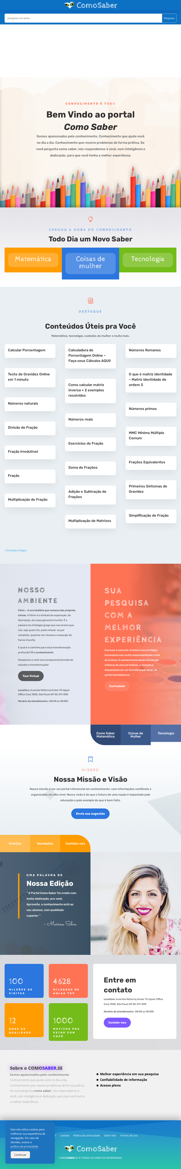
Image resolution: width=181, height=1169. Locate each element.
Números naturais (23, 403)
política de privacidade (24, 1146)
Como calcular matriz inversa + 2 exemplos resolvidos (86, 390)
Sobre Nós (110, 1135)
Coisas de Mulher (135, 734)
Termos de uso (129, 1135)
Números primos (143, 409)
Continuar (20, 1154)
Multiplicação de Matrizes (89, 521)
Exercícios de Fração (85, 443)
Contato (64, 1135)
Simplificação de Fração (149, 515)
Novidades (45, 843)
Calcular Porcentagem (26, 350)
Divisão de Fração (23, 427)
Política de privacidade (86, 1135)
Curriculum (117, 686)
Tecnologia (166, 733)
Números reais (80, 419)
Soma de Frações (83, 467)
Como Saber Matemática (105, 734)
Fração (13, 475)
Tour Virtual (31, 676)
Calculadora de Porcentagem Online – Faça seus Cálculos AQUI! (89, 355)
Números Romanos (145, 350)
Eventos (15, 843)
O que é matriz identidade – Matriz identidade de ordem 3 (150, 379)
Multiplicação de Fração (28, 499)
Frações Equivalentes (147, 462)
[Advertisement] (90, 51)
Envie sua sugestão (90, 813)
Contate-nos (75, 843)
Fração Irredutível (23, 451)
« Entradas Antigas (16, 550)
